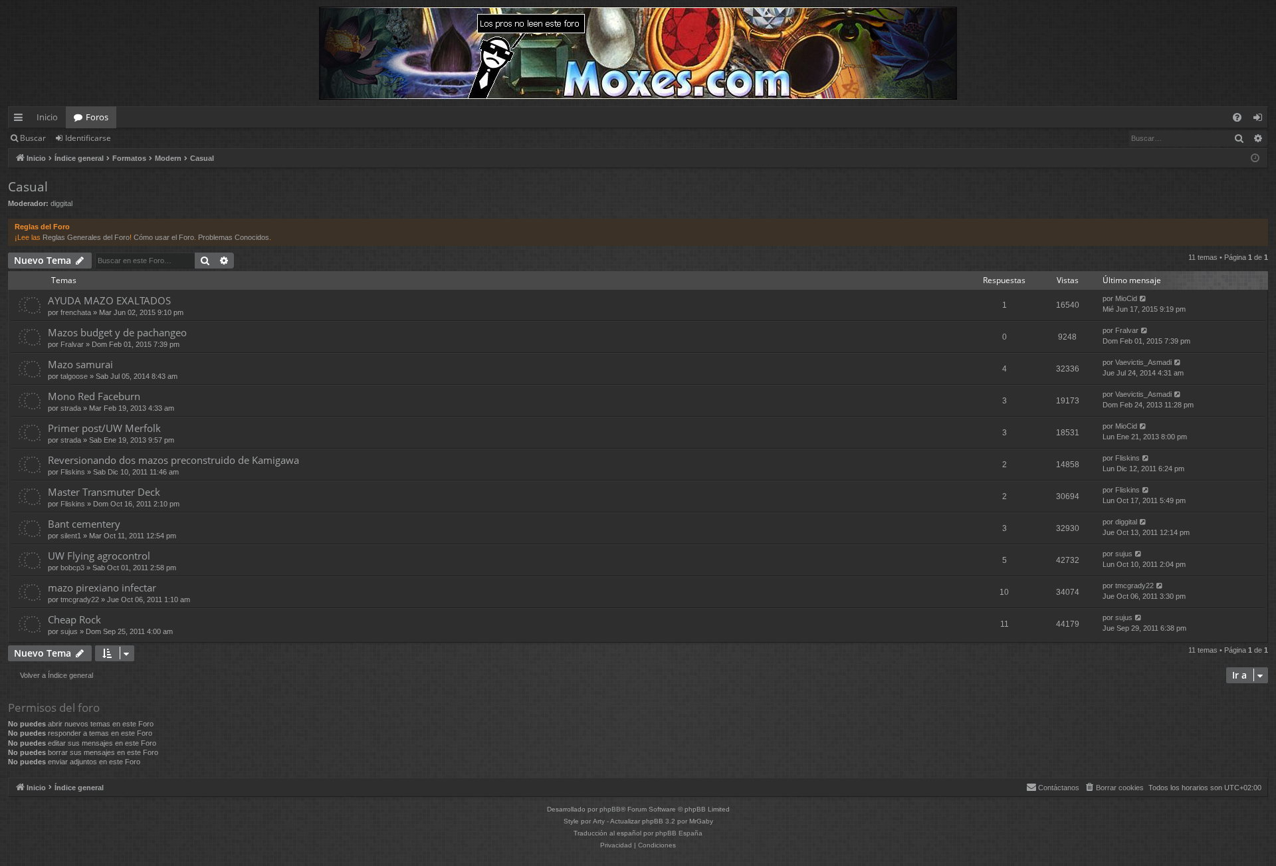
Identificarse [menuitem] (1260, 119)
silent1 (70, 536)
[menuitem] (1237, 117)
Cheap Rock (74, 619)
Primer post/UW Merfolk (104, 428)
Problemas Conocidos (233, 237)
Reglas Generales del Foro (86, 237)
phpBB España (678, 833)
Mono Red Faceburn (94, 396)
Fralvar (72, 344)
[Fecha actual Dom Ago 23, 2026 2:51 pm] (1255, 158)
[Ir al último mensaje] (1143, 299)
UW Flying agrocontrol (99, 555)
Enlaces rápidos (21, 119)
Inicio (47, 117)
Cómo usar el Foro (164, 237)
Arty (599, 821)
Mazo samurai (80, 364)
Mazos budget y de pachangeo (117, 332)
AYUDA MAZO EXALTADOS (109, 300)
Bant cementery (84, 523)
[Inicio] (638, 53)
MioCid (1126, 298)
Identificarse (88, 138)
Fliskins (72, 472)
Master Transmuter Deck (104, 491)
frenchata (75, 312)
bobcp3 (72, 568)
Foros (97, 117)
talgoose (74, 376)
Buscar (33, 138)
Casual (28, 186)
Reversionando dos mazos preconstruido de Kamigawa (173, 460)
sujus (1123, 554)
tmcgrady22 (79, 599)
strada (70, 408)
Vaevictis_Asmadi (1143, 362)
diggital (61, 203)
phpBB (610, 809)
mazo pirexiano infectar (102, 587)
